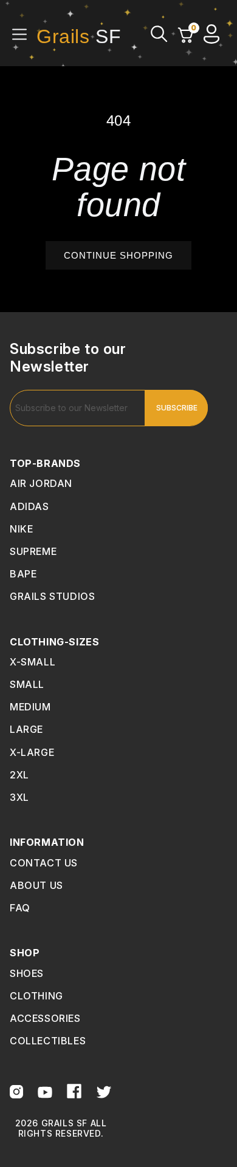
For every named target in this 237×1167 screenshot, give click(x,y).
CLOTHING (36, 996)
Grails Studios (52, 596)
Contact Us (44, 863)
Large (26, 729)
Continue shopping (118, 255)
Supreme (33, 551)
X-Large (32, 752)
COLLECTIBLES (48, 1041)
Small (27, 684)
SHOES (27, 973)
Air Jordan (41, 483)
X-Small (32, 662)
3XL (19, 797)
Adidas (29, 506)
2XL (19, 775)
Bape (23, 574)
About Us (36, 885)
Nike (21, 529)
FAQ (20, 908)
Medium (30, 707)
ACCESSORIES (45, 1018)
